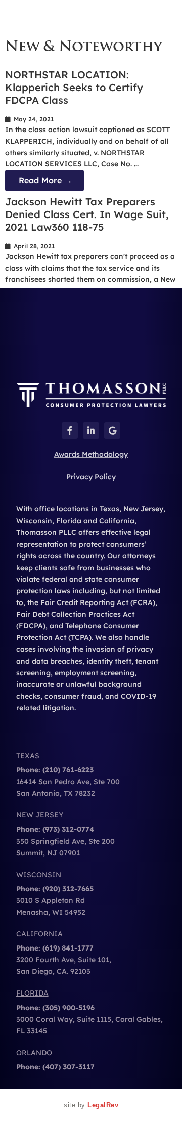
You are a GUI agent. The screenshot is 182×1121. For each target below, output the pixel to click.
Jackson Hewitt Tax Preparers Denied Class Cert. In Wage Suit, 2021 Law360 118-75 (86, 214)
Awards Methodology (91, 454)
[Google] (112, 430)
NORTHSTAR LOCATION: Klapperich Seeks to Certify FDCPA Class (74, 87)
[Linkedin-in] (91, 430)
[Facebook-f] (70, 430)
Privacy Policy (91, 476)
